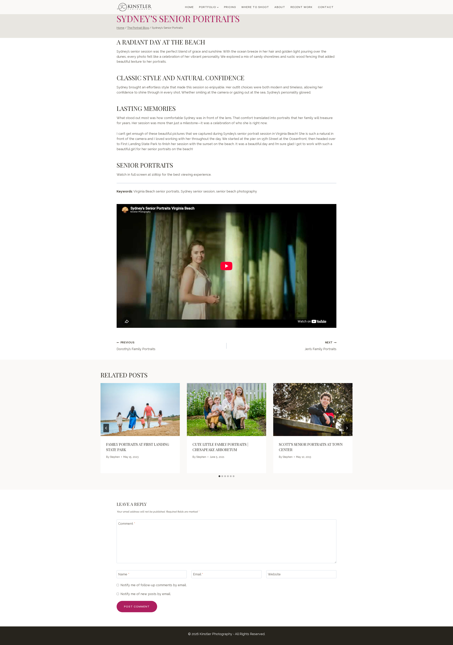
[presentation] (140, 409)
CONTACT (326, 7)
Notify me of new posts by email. (146, 594)
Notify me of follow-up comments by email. (154, 585)
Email (198, 574)
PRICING (230, 7)
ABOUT (279, 7)
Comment (126, 523)
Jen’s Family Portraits (320, 346)
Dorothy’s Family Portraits (136, 346)
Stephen (115, 456)
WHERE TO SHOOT (255, 7)
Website (274, 574)
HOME (189, 7)
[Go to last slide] (106, 428)
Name (123, 574)
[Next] (347, 428)
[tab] (219, 476)
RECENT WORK (302, 7)
